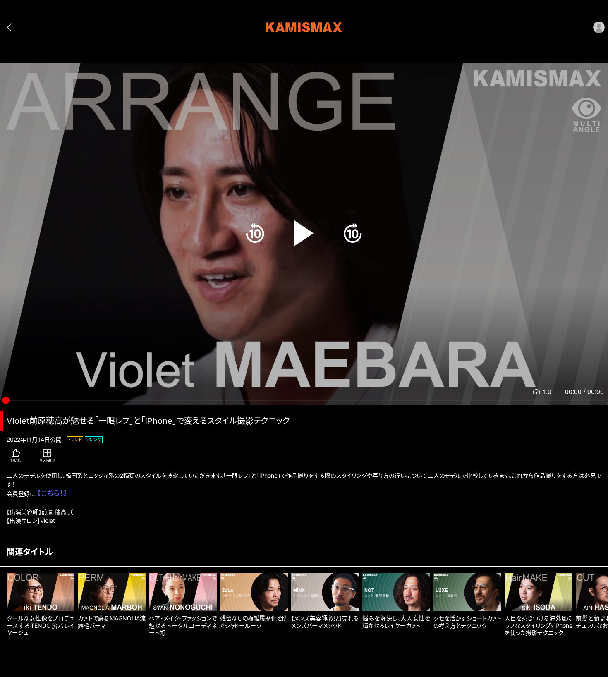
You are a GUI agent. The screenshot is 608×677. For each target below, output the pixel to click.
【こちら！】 (52, 493)
